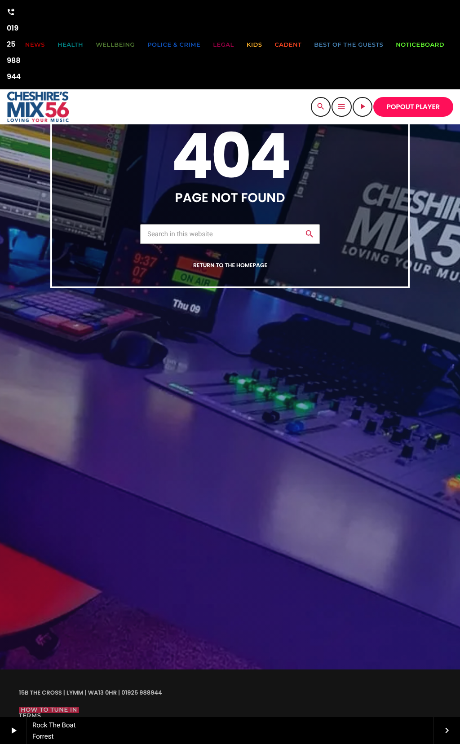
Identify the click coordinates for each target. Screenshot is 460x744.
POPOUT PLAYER (413, 107)
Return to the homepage (230, 265)
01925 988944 (14, 45)
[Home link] (38, 107)
